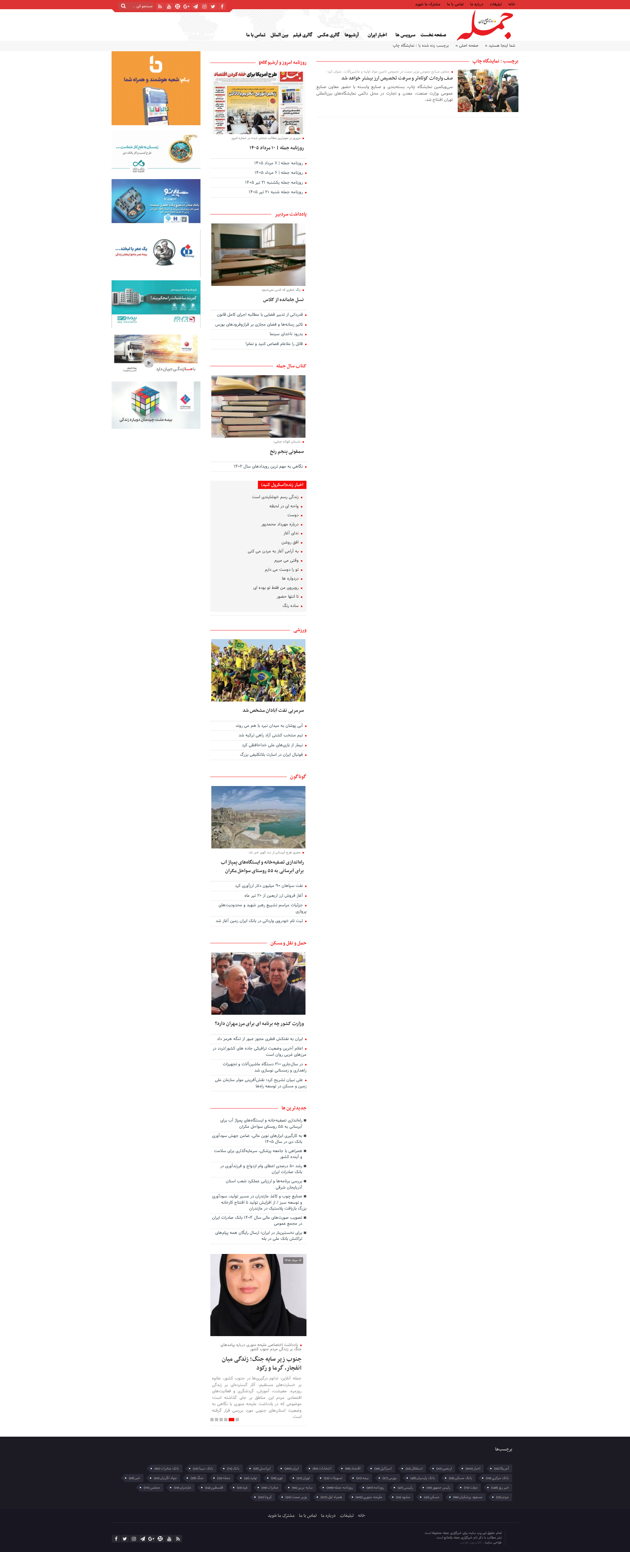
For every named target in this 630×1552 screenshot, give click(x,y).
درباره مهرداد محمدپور (280, 524)
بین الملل (279, 35)
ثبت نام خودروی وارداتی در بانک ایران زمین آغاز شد (260, 921)
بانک (233, 1468)
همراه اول (331, 1497)
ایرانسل (262, 1468)
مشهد (403, 1497)
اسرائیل (383, 1468)
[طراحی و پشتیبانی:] (432, 1538)
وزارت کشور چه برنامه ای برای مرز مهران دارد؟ (259, 1023)
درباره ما (476, 4)
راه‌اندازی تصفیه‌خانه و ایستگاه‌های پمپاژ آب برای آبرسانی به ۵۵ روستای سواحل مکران (262, 866)
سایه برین (302, 1488)
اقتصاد (353, 1468)
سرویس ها (405, 35)
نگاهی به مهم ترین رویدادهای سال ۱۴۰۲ (269, 467)
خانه (511, 4)
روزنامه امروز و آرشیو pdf (282, 62)
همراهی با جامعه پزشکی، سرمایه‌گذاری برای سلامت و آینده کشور (258, 1154)
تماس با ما (455, 4)
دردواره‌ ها (291, 579)
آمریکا (501, 1468)
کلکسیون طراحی (471, 1542)
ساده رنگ (291, 606)
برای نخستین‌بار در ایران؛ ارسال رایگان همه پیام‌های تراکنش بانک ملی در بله (258, 1236)
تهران (303, 1478)
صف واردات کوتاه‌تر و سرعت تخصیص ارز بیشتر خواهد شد (397, 78)
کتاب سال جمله (291, 366)
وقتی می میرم (287, 561)
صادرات (270, 1488)
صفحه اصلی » (466, 45)
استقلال (414, 1468)
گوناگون (298, 777)
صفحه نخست (433, 35)
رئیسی (405, 1488)
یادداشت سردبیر (290, 214)
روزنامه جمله (339, 1488)
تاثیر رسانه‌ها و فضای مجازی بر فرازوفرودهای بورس (259, 325)
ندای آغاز (292, 533)
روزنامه (375, 1488)
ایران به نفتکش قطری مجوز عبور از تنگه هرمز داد (260, 1039)
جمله (223, 1478)
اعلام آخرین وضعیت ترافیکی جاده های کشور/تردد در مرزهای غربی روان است (259, 1052)
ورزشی (299, 630)
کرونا (265, 1497)
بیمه (362, 1478)
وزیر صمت (296, 1497)
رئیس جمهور (438, 1488)
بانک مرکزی (497, 1478)
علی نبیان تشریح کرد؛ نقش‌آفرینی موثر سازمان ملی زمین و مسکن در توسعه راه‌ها (260, 1083)
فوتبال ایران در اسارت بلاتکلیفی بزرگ (272, 755)
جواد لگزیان (165, 1478)
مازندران (182, 1488)
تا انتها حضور (288, 597)
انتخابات (322, 1468)
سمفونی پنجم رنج (287, 451)
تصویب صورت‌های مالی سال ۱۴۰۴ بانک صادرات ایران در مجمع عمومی (257, 1221)
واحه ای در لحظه (284, 506)
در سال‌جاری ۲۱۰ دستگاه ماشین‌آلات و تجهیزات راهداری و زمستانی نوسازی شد (264, 1067)
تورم (277, 1478)
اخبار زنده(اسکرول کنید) (282, 485)
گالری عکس (328, 35)
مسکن (431, 1497)
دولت (470, 1488)
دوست (293, 515)
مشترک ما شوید (427, 4)
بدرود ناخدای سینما (287, 334)
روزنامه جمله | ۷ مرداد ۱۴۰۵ (279, 163)
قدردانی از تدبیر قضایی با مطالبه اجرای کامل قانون (260, 315)
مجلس (152, 1488)
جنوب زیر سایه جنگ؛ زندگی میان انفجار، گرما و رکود (262, 1363)
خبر (134, 1478)
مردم (502, 1497)
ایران (291, 1468)
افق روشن (291, 543)
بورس (390, 1478)
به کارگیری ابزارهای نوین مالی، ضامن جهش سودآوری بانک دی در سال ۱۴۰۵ (257, 1139)
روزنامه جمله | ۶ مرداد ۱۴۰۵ (279, 173)
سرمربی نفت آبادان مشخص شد (273, 710)
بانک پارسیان (422, 1478)
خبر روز (500, 1488)
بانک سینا (203, 1468)
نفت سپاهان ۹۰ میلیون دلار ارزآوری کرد (269, 886)
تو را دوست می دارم (282, 570)
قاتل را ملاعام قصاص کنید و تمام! (274, 344)
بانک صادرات (167, 1468)
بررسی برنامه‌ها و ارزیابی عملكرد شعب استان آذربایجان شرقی (264, 1184)
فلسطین (214, 1488)
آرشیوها (352, 35)
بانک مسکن (460, 1478)
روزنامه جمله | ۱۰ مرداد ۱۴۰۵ (276, 148)
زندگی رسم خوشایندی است (276, 497)
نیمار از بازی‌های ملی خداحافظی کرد (273, 745)
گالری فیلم (302, 35)
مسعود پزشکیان (467, 1497)
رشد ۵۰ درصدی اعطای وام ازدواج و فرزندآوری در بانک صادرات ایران (261, 1169)
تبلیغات (496, 4)
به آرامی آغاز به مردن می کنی (274, 551)
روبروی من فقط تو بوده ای (276, 588)
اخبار (473, 1468)
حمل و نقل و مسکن (288, 943)
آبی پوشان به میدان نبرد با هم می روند (270, 726)
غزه (242, 1488)
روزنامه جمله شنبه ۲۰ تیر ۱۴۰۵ (276, 192)
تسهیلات (333, 1478)
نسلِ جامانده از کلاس (283, 299)
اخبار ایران (377, 35)
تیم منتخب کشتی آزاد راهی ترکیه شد (271, 735)
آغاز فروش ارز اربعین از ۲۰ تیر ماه (274, 896)
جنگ (197, 1478)
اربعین (444, 1468)
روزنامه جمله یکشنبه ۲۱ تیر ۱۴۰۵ (274, 183)
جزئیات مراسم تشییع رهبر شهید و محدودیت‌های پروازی (262, 908)
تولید (250, 1478)
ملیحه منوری (369, 1497)
